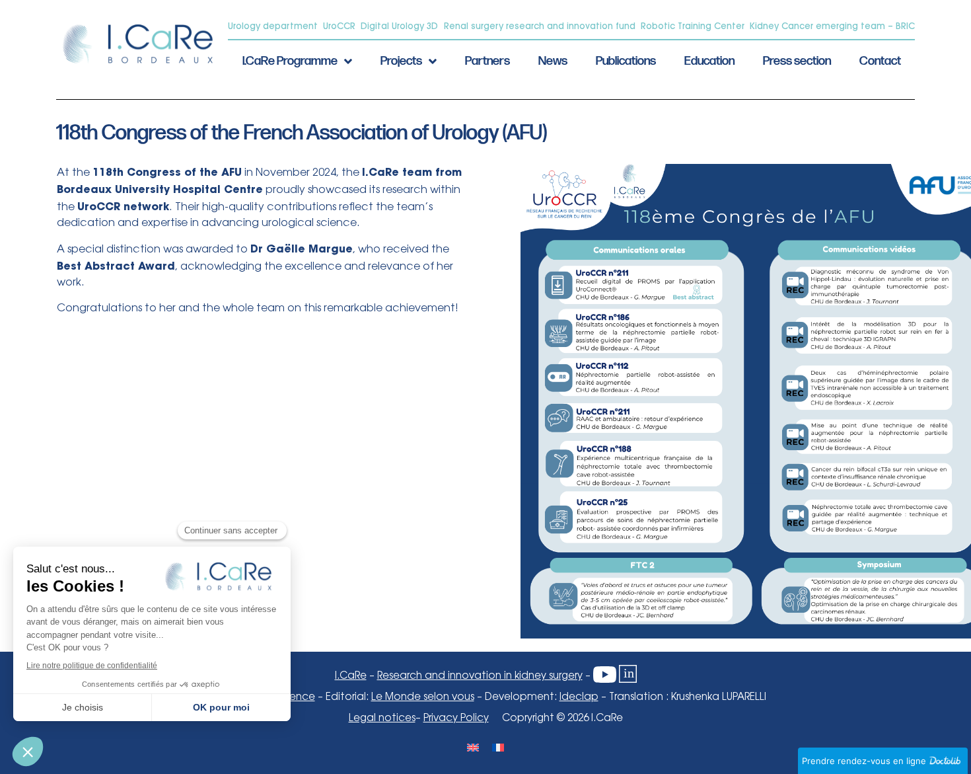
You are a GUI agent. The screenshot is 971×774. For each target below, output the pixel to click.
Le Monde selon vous (422, 697)
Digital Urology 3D (399, 25)
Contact (880, 61)
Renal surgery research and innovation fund (539, 25)
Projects (401, 61)
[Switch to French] (498, 746)
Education (709, 61)
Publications (626, 61)
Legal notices (382, 718)
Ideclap (578, 697)
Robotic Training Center (692, 25)
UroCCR (339, 25)
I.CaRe (351, 676)
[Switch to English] (473, 746)
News (552, 61)
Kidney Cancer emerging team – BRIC (832, 25)
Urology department (273, 25)
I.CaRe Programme (290, 61)
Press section (797, 61)
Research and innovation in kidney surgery (480, 676)
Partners (487, 61)
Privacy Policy (456, 718)
